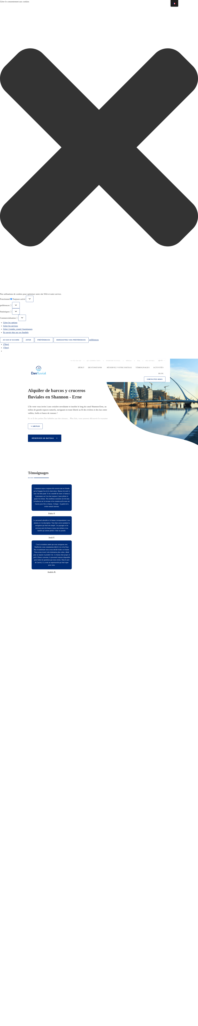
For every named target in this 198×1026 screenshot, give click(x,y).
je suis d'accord (11, 340)
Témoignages (143, 367)
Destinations (95, 367)
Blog (161, 373)
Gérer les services (10, 326)
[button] (99, 147)
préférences (43, 340)
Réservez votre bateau (119, 367)
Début (81, 367)
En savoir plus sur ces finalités (16, 332)
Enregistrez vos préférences (71, 340)
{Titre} (6, 344)
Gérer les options (10, 322)
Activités (158, 367)
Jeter (28, 340)
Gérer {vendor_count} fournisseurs (17, 329)
